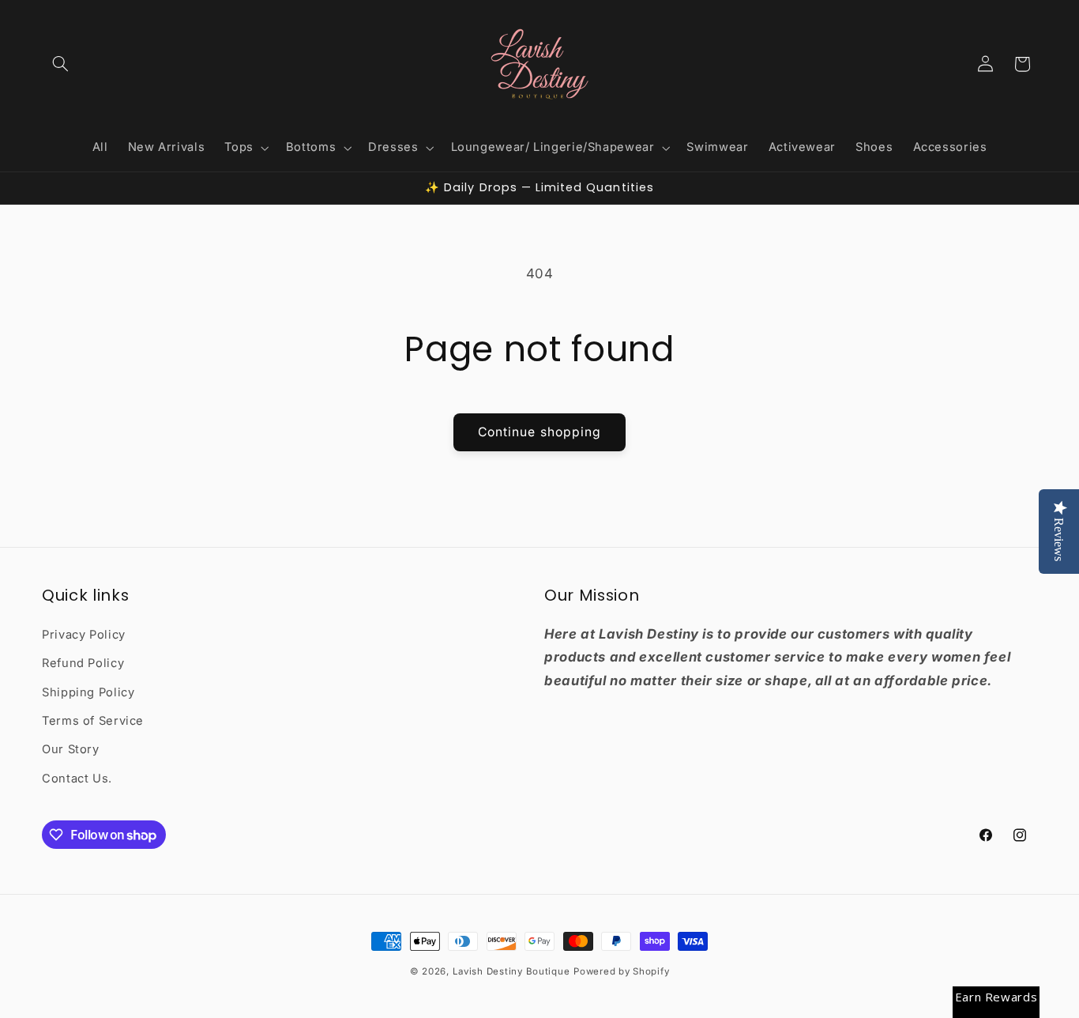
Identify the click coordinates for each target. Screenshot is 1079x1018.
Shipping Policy (88, 692)
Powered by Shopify (621, 971)
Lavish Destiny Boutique (511, 971)
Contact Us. (77, 778)
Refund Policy (83, 663)
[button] (60, 64)
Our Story (71, 749)
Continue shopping (539, 431)
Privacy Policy (84, 635)
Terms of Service (93, 721)
